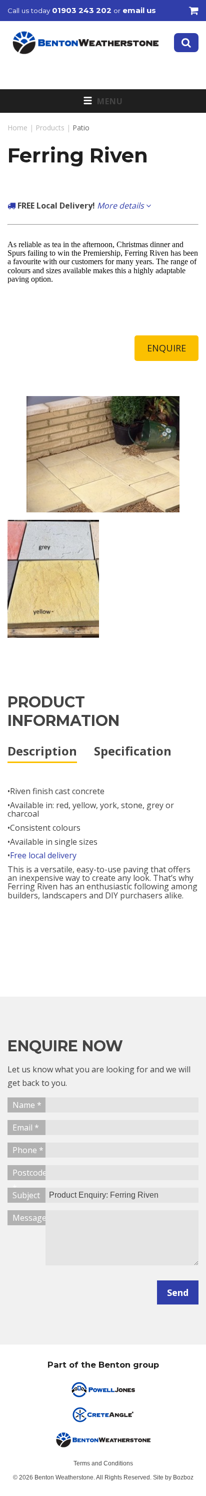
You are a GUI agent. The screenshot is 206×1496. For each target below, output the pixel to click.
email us (139, 10)
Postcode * (29, 1173)
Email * (25, 1127)
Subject (26, 1195)
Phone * (28, 1150)
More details (121, 205)
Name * (27, 1104)
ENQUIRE (166, 348)
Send (177, 1292)
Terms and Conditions (103, 1463)
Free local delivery (43, 855)
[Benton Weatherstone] (85, 42)
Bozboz (183, 1477)
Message (29, 1217)
